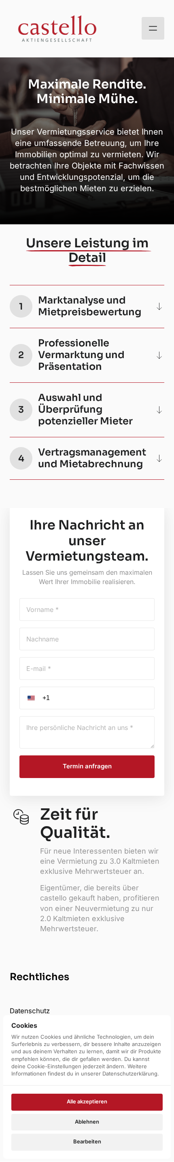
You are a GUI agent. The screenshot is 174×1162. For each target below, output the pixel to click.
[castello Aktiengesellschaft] (57, 28)
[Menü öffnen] (153, 28)
